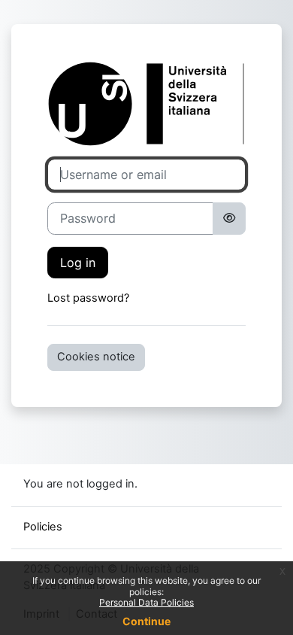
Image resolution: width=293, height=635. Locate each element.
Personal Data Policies (146, 602)
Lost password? (88, 298)
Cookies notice (96, 356)
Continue (146, 621)
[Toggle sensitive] (229, 218)
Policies (42, 526)
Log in (77, 262)
